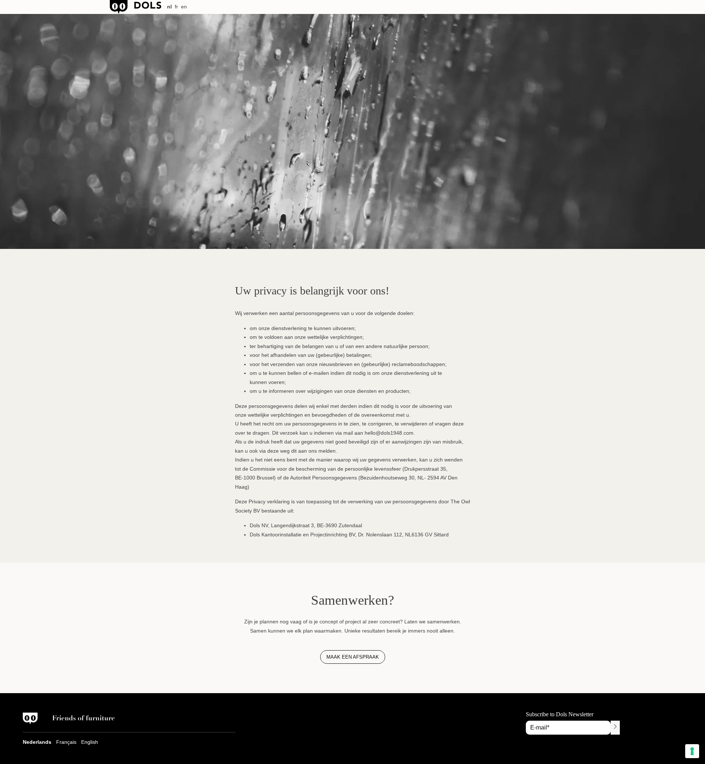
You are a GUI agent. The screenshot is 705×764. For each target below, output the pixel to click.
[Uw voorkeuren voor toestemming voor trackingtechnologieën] (692, 751)
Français (66, 742)
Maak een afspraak (352, 657)
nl (169, 7)
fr (176, 7)
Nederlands (37, 742)
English (89, 742)
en (184, 7)
